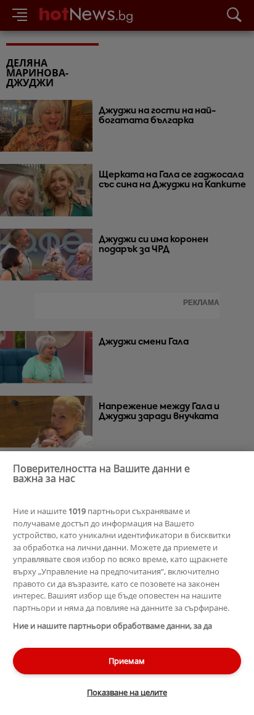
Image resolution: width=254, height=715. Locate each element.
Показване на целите (127, 692)
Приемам (127, 660)
